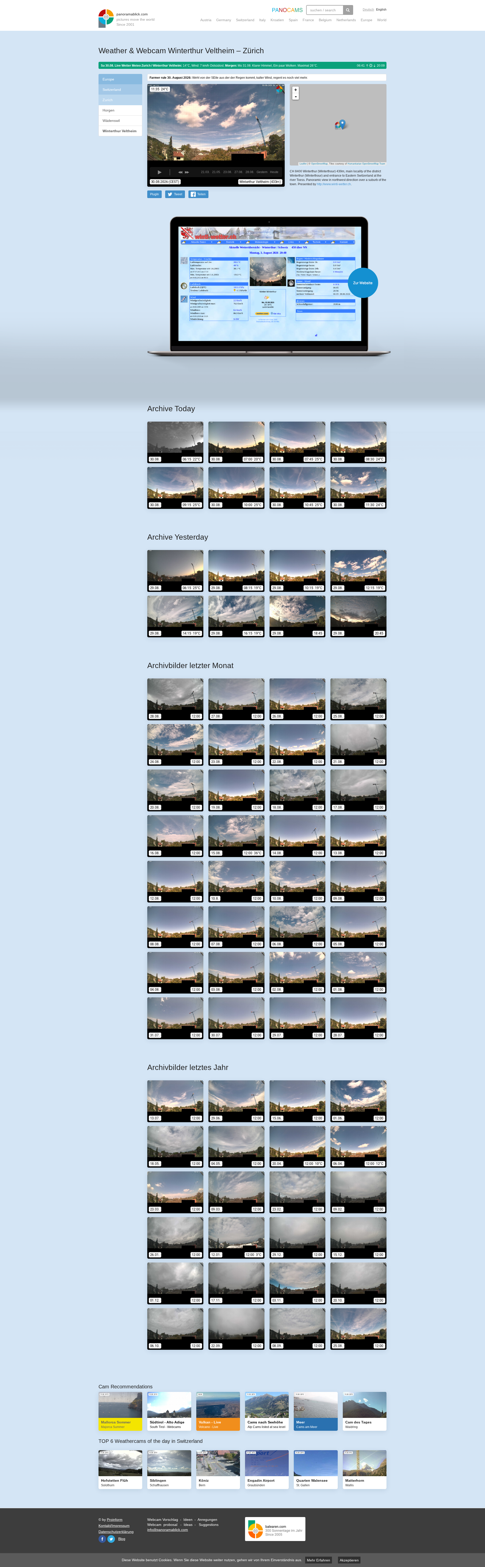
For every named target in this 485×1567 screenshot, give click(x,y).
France (308, 20)
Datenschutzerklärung (116, 1532)
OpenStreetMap (319, 163)
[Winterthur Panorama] (342, 124)
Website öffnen (260, 282)
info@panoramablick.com (167, 1530)
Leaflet (303, 163)
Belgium (325, 20)
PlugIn (154, 194)
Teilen (201, 194)
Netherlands (346, 20)
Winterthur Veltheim (119, 131)
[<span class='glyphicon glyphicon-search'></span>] (348, 10)
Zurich (108, 100)
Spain (293, 20)
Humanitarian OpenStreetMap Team (366, 163)
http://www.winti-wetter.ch (334, 184)
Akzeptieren (349, 1560)
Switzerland (245, 20)
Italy (262, 20)
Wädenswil (111, 121)
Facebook (102, 1539)
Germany (223, 20)
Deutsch (368, 9)
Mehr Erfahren (318, 1560)
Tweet (178, 194)
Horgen (108, 110)
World (381, 20)
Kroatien (277, 20)
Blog (121, 1539)
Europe (366, 20)
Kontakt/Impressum (114, 1526)
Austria (205, 20)
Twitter (111, 1539)
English (381, 9)
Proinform (115, 1520)
